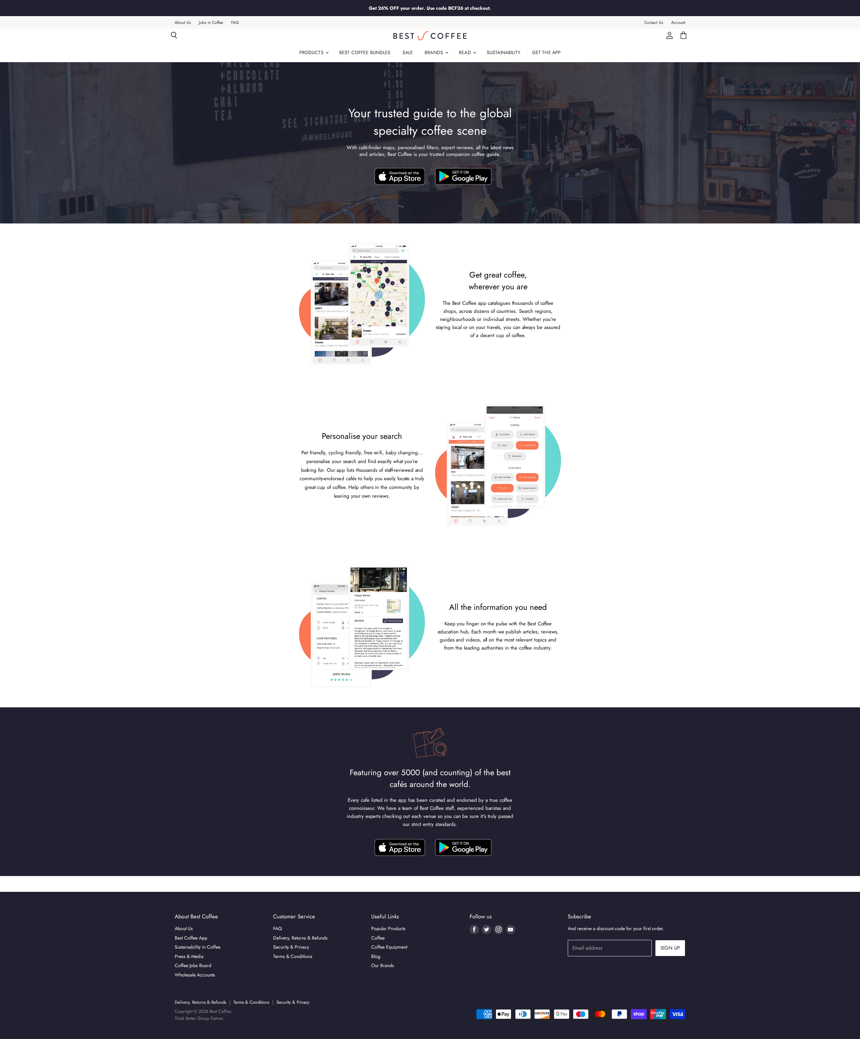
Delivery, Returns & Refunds (300, 937)
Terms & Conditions (292, 956)
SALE (407, 52)
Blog (375, 956)
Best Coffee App (191, 937)
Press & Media (189, 956)
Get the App (546, 52)
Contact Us (653, 22)
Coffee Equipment (389, 947)
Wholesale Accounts (195, 974)
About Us (183, 22)
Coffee (378, 937)
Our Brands (382, 965)
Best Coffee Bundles (365, 52)
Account (678, 22)
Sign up (670, 948)
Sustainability (503, 52)
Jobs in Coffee (211, 22)
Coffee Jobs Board (193, 965)
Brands (434, 52)
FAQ (235, 22)
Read (465, 52)
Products (312, 52)
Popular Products (388, 928)
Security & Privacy (291, 947)
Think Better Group (192, 1018)
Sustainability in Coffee (197, 947)
